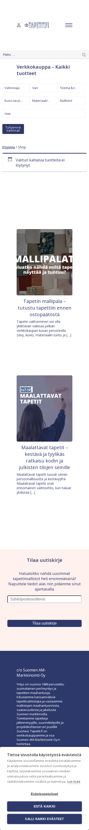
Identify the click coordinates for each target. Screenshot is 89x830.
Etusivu (8, 147)
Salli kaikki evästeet (44, 819)
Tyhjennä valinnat (13, 129)
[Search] (84, 54)
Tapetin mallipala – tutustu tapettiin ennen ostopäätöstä (44, 308)
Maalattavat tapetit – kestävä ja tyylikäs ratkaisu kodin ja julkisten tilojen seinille (44, 457)
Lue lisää (73, 781)
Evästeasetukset (44, 794)
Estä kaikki (44, 806)
